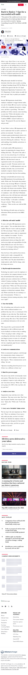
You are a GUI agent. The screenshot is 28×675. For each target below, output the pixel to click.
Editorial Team (5, 618)
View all (4, 594)
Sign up (20, 4)
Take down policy (21, 667)
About (2, 615)
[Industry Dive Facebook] (5, 606)
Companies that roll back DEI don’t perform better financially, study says (15, 522)
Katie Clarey (8, 31)
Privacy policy (4, 667)
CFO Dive (15, 634)
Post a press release (12, 594)
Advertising (16, 617)
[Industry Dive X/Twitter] (8, 606)
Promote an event (18, 626)
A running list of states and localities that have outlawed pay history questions (13, 483)
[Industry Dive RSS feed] (11, 606)
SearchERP (16, 639)
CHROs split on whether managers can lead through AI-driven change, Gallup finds (14, 539)
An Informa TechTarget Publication (14, 1)
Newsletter (4, 622)
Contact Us (4, 620)
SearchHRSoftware (18, 641)
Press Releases (5, 629)
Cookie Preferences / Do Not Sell (10, 669)
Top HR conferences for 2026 (13, 508)
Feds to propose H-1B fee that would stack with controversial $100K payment (15, 530)
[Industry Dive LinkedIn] (2, 606)
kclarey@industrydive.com (16, 75)
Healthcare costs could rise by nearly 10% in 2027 (14, 547)
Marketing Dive (17, 636)
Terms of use (12, 667)
